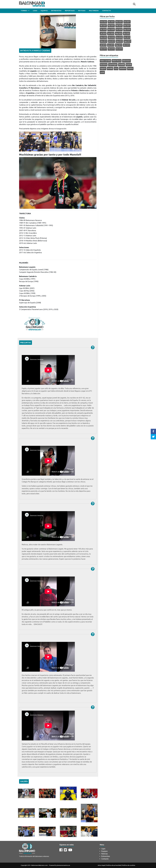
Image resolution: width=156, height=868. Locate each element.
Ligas (35, 10)
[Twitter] (65, 850)
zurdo (102, 72)
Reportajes (70, 10)
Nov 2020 (111, 29)
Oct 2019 (111, 41)
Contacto (106, 10)
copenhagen (113, 64)
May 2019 (118, 45)
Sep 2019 (119, 41)
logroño (103, 68)
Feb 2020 (111, 37)
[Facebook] (60, 850)
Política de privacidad (113, 865)
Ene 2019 (119, 49)
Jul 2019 (103, 45)
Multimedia (94, 10)
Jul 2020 (103, 33)
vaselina (130, 68)
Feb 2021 (119, 25)
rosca (116, 68)
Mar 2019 (103, 49)
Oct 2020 (119, 29)
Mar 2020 (103, 37)
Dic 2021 (111, 22)
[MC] (26, 793)
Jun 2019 (111, 45)
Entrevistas (56, 10)
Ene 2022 (103, 22)
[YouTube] (70, 850)
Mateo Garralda (105, 61)
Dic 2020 (103, 29)
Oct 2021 (127, 22)
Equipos (44, 10)
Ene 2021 (127, 25)
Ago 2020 (127, 29)
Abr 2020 (126, 33)
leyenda (128, 64)
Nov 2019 (103, 41)
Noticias (81, 10)
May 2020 (118, 33)
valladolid (122, 68)
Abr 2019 (126, 45)
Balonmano (126, 61)
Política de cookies (128, 865)
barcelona (103, 64)
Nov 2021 (119, 22)
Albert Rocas (116, 61)
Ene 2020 (119, 37)
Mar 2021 (111, 25)
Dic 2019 (127, 37)
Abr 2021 (103, 25)
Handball (121, 64)
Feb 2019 (111, 49)
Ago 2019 (127, 41)
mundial (110, 68)
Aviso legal (101, 865)
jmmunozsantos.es (63, 865)
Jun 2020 (111, 33)
